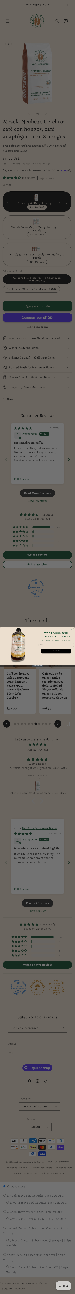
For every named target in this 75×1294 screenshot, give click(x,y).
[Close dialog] (73, 629)
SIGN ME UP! (56, 651)
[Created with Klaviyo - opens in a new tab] (37, 666)
